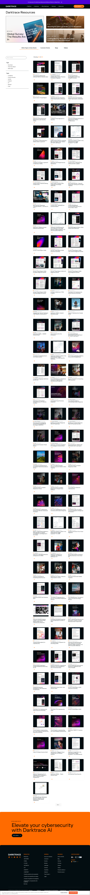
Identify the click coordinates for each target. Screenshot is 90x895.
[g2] (17, 857)
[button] (28, 6)
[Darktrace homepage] (11, 6)
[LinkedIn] (9, 857)
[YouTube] (14, 857)
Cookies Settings (64, 892)
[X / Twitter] (12, 857)
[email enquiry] (20, 857)
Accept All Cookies (73, 892)
